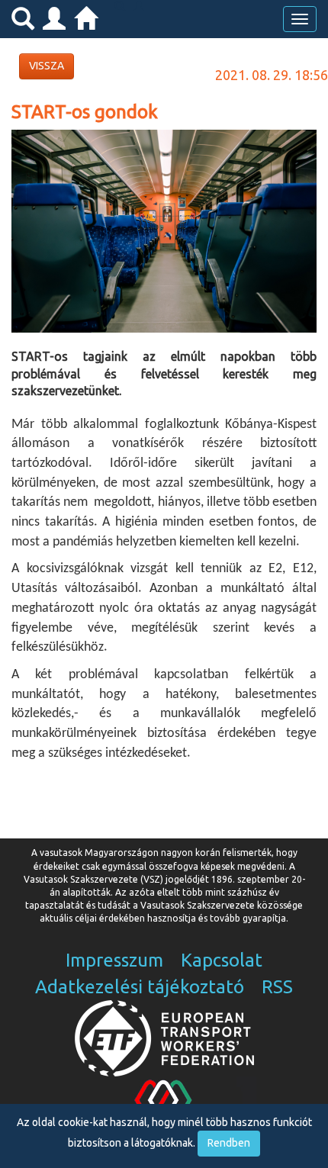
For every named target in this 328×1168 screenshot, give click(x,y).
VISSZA (46, 66)
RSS (277, 987)
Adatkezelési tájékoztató (139, 987)
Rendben (228, 1143)
